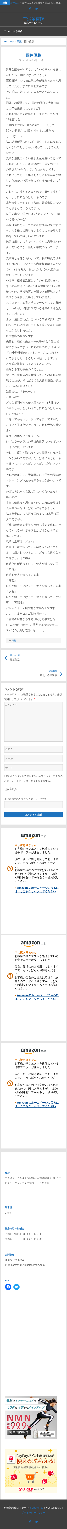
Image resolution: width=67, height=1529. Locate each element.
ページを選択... (16, 31)
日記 (19, 41)
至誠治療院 (33, 19)
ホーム (10, 41)
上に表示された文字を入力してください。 (27, 798)
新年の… (14, 2)
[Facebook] (30, 8)
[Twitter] (36, 8)
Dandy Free (36, 1507)
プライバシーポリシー (33, 1512)
